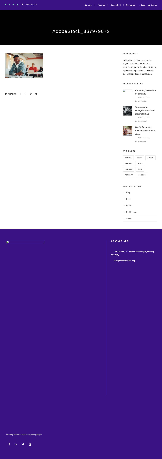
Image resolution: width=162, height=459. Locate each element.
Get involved (116, 5)
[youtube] (17, 5)
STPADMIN (142, 101)
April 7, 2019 (144, 118)
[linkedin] (9, 5)
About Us (101, 5)
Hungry (128, 169)
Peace (128, 205)
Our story (88, 5)
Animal (128, 157)
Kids (140, 169)
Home (140, 163)
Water (128, 218)
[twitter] (13, 5)
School (142, 175)
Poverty (129, 175)
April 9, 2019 (144, 98)
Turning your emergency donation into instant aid (145, 110)
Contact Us (130, 5)
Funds (150, 157)
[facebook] (5, 5)
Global (128, 163)
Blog (128, 193)
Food (139, 157)
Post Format (131, 212)
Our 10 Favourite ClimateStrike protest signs (145, 130)
